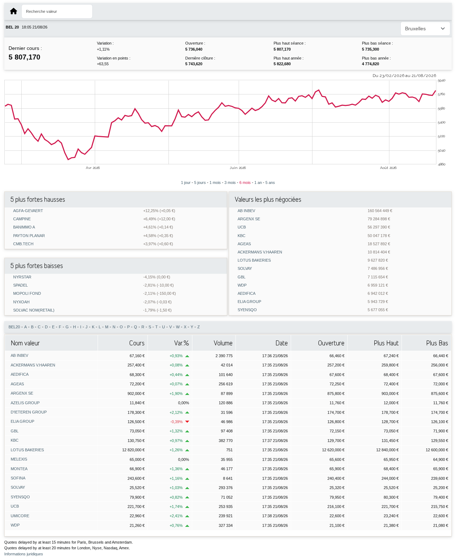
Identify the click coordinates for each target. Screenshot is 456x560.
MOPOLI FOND (27, 294)
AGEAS (244, 244)
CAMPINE (22, 219)
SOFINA (18, 478)
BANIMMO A (24, 227)
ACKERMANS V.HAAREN (260, 252)
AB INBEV (246, 211)
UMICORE (20, 516)
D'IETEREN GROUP (29, 412)
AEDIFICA (246, 294)
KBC (241, 236)
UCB (242, 227)
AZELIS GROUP (25, 403)
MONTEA (19, 469)
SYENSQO (247, 310)
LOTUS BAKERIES (254, 260)
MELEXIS (19, 459)
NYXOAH (21, 302)
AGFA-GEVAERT (28, 211)
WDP (242, 285)
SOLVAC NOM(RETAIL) (34, 310)
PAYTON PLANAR (29, 236)
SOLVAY (245, 269)
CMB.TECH (23, 244)
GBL (241, 277)
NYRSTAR (22, 277)
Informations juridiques (23, 554)
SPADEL (20, 285)
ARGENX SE (249, 219)
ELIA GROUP (249, 302)
